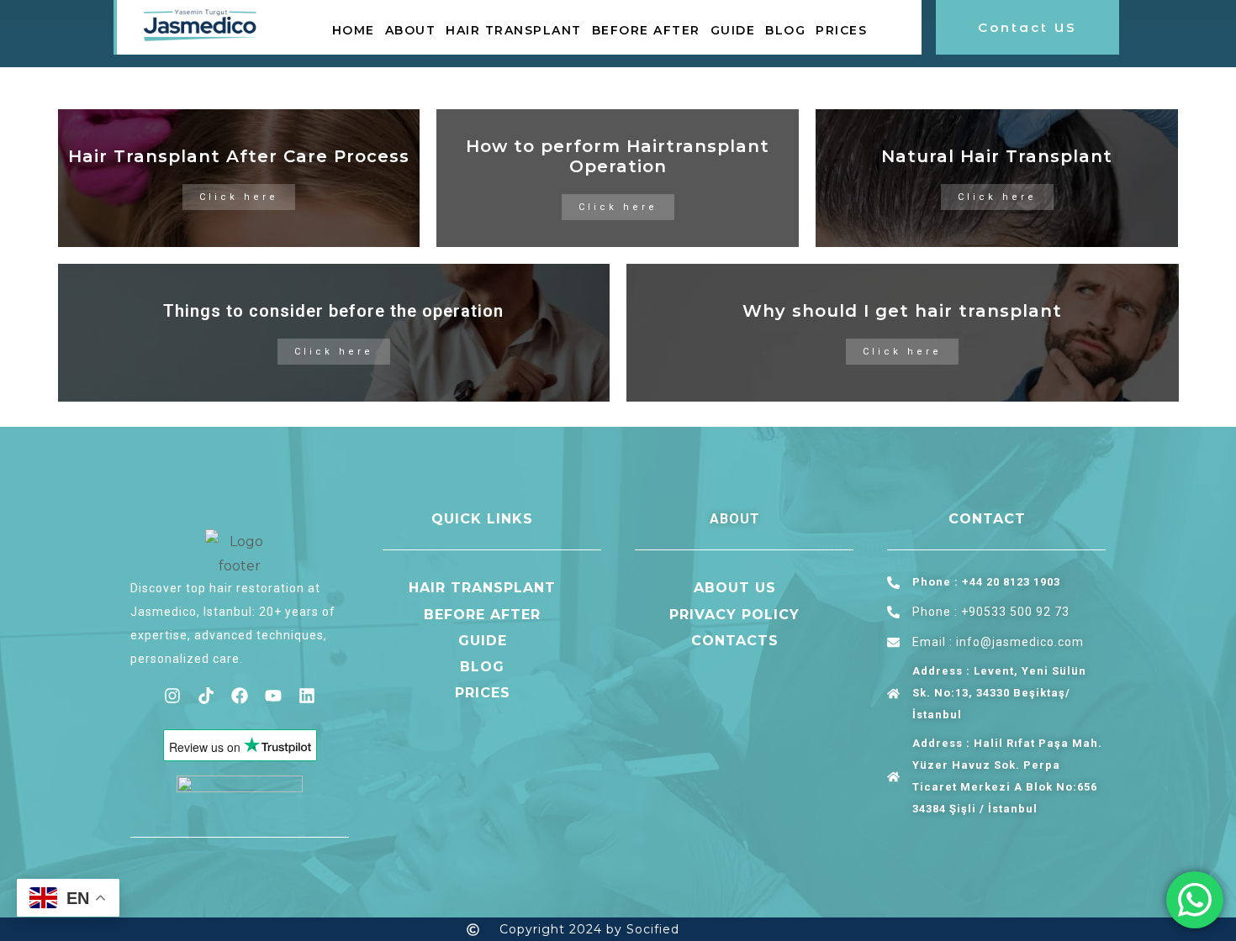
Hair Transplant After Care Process (238, 156)
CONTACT (987, 519)
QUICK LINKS (482, 519)
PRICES (841, 30)
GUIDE (733, 30)
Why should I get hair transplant (902, 311)
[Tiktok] (206, 695)
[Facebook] (239, 695)
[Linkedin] (306, 695)
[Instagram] (172, 695)
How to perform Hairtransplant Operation (617, 156)
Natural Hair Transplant (996, 156)
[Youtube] (273, 695)
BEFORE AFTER (646, 30)
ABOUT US (735, 588)
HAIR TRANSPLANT (514, 30)
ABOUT (410, 30)
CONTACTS (735, 641)
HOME (353, 30)
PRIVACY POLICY (734, 615)
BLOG (785, 30)
